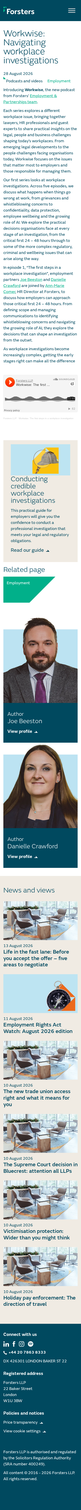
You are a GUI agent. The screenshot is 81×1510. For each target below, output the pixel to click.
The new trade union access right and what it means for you (36, 1098)
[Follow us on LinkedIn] (6, 1343)
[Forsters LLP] (18, 10)
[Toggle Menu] (71, 10)
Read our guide (27, 550)
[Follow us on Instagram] (21, 1343)
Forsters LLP (10, 418)
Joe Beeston (31, 279)
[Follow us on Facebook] (14, 1343)
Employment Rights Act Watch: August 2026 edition (37, 1028)
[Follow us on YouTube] (30, 1343)
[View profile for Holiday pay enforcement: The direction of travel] (40, 1266)
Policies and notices (23, 1413)
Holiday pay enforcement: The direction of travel (39, 1301)
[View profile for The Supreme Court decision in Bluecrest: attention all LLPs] (40, 1133)
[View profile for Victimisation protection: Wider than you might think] (40, 1199)
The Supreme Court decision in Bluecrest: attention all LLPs (40, 1167)
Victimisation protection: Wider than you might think (36, 1234)
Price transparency (20, 1422)
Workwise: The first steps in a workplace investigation (46, 418)
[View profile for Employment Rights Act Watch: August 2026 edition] (40, 993)
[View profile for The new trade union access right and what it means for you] (40, 1060)
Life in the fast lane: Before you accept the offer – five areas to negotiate (36, 958)
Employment (59, 81)
